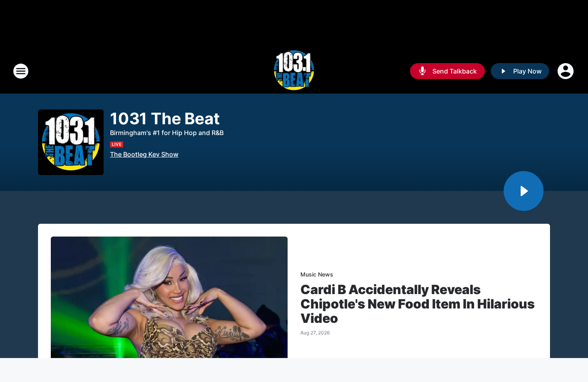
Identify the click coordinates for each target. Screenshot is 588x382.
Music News (316, 274)
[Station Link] (294, 71)
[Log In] (566, 71)
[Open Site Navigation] (21, 71)
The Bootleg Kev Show (144, 154)
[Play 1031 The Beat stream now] (71, 142)
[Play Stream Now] (524, 191)
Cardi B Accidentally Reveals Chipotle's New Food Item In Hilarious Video (417, 304)
